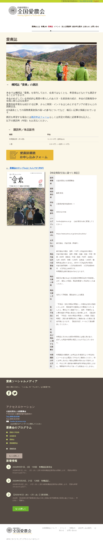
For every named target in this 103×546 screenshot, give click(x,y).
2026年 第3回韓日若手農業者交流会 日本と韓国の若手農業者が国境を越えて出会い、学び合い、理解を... (45, 497)
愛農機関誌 (14, 443)
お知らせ (86, 26)
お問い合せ (95, 26)
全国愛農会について (49, 528)
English (96, 1)
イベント (57, 26)
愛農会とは (36, 26)
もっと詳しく (14, 456)
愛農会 (12, 439)
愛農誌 (50, 26)
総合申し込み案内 (84, 528)
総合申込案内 (77, 26)
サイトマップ (16, 539)
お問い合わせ (72, 530)
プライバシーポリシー (31, 539)
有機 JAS (44, 26)
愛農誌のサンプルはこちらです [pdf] (25, 168)
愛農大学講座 (14, 432)
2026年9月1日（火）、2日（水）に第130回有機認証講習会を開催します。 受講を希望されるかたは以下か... (45, 470)
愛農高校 (13, 449)
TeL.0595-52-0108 (86, 1)
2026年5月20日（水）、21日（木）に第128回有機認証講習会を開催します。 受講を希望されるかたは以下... (45, 483)
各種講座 (13, 436)
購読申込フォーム (40, 116)
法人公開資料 (66, 26)
